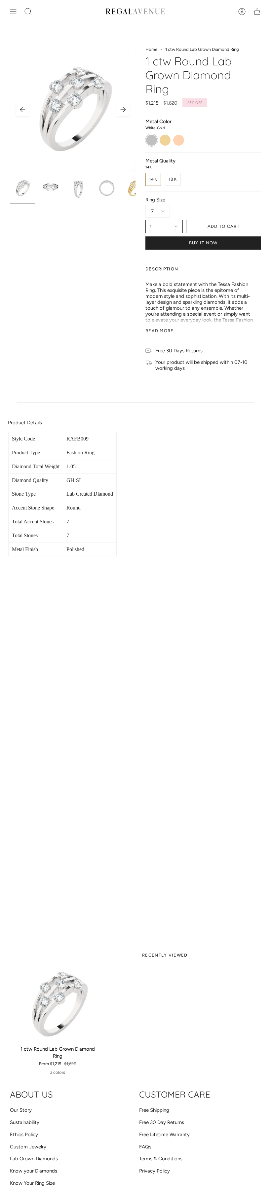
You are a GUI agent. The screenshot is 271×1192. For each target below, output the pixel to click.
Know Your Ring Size (32, 1183)
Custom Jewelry (28, 1147)
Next (123, 109)
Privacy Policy (154, 1171)
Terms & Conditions (160, 1159)
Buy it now (203, 242)
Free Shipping (154, 1110)
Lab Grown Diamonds (34, 1159)
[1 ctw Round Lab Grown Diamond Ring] (57, 1004)
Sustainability (24, 1122)
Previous (22, 109)
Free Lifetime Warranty (164, 1135)
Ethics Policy (24, 1135)
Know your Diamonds (33, 1171)
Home (151, 49)
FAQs (145, 1147)
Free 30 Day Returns (161, 1122)
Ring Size (155, 200)
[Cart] (257, 11)
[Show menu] (13, 11)
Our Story (21, 1110)
